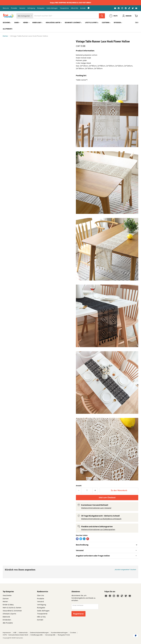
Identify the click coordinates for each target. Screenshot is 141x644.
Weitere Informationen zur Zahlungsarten (98, 529)
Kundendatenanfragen (59, 633)
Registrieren (78, 614)
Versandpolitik (50, 635)
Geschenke (6, 22)
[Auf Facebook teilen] (77, 538)
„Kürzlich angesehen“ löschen (125, 569)
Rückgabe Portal (64, 635)
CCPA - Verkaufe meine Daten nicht (15, 635)
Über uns (6, 8)
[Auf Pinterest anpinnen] (87, 538)
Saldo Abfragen (52, 8)
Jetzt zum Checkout (107, 497)
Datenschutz (23, 633)
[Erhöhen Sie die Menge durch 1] (95, 490)
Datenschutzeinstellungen (39, 633)
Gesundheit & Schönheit (73, 22)
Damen (16, 22)
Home (5, 36)
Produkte (14, 8)
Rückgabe (40, 8)
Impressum (7, 633)
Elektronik (105, 22)
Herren (25, 22)
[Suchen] (102, 15)
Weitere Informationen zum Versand (96, 508)
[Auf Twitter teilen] (80, 538)
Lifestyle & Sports (91, 22)
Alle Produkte (7, 29)
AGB (14, 633)
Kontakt (82, 8)
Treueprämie (64, 8)
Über (136, 22)
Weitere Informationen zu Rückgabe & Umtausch (101, 519)
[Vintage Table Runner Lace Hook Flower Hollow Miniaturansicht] (7, 46)
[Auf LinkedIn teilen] (84, 538)
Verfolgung (31, 8)
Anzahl (78, 486)
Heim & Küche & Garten (53, 22)
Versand (22, 8)
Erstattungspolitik (37, 635)
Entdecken (117, 22)
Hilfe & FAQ (74, 8)
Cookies (73, 633)
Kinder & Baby (37, 22)
